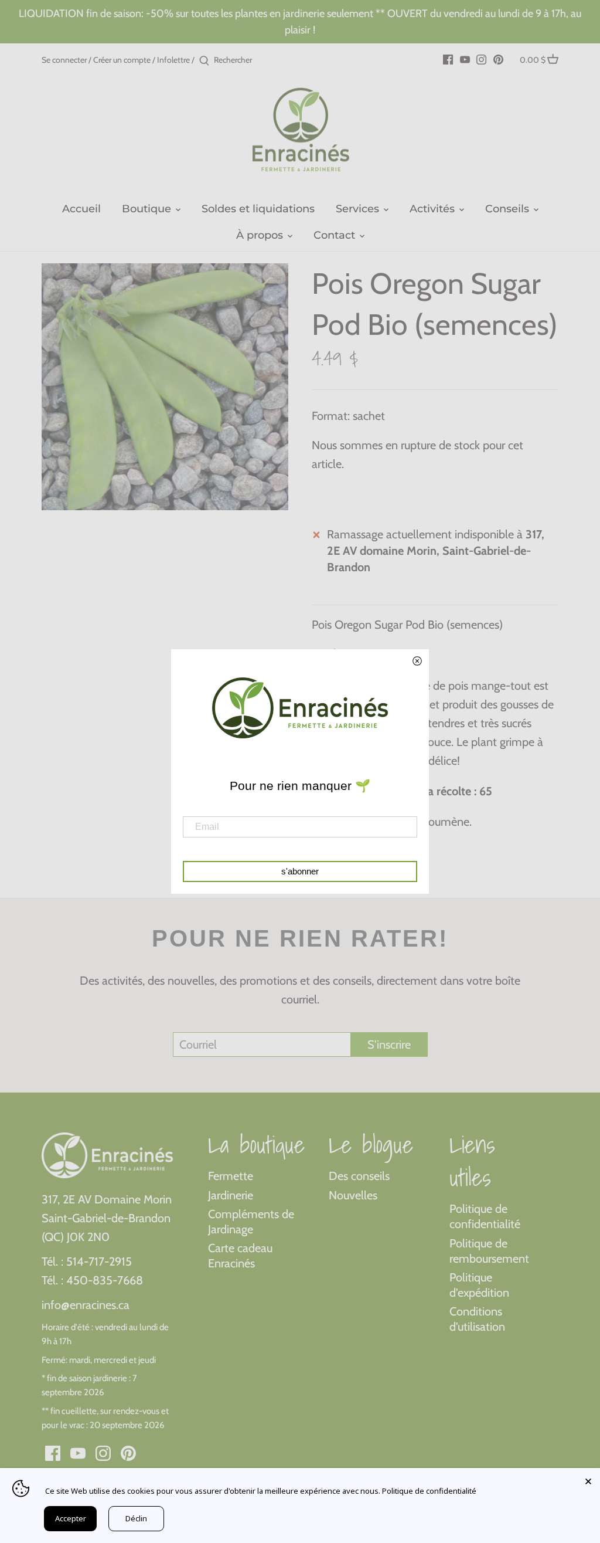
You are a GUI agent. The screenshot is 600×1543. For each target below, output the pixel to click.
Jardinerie (230, 1195)
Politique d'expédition (479, 1285)
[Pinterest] (498, 59)
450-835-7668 (104, 1280)
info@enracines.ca (85, 1305)
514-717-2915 (99, 1261)
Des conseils (359, 1176)
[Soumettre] (204, 61)
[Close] (588, 1480)
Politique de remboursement (489, 1251)
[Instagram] (481, 59)
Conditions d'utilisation (477, 1319)
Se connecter (64, 60)
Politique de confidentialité (484, 1216)
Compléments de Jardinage (251, 1221)
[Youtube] (465, 59)
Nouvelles (353, 1195)
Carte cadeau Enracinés (240, 1255)
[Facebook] (448, 59)
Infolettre (173, 60)
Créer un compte (122, 60)
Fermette (230, 1176)
